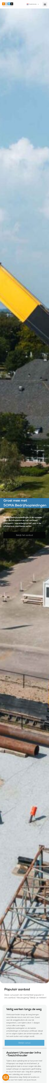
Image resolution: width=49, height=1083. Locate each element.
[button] (45, 4)
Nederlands (32, 4)
